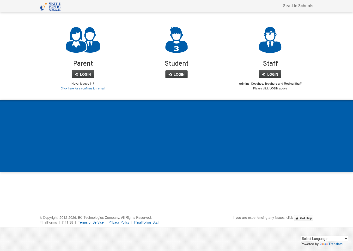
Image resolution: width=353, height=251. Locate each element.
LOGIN (85, 74)
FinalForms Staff (146, 222)
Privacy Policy (119, 222)
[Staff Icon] (270, 47)
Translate (336, 243)
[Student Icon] (176, 47)
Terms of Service (91, 222)
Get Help (305, 218)
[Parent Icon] (83, 47)
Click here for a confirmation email (83, 88)
